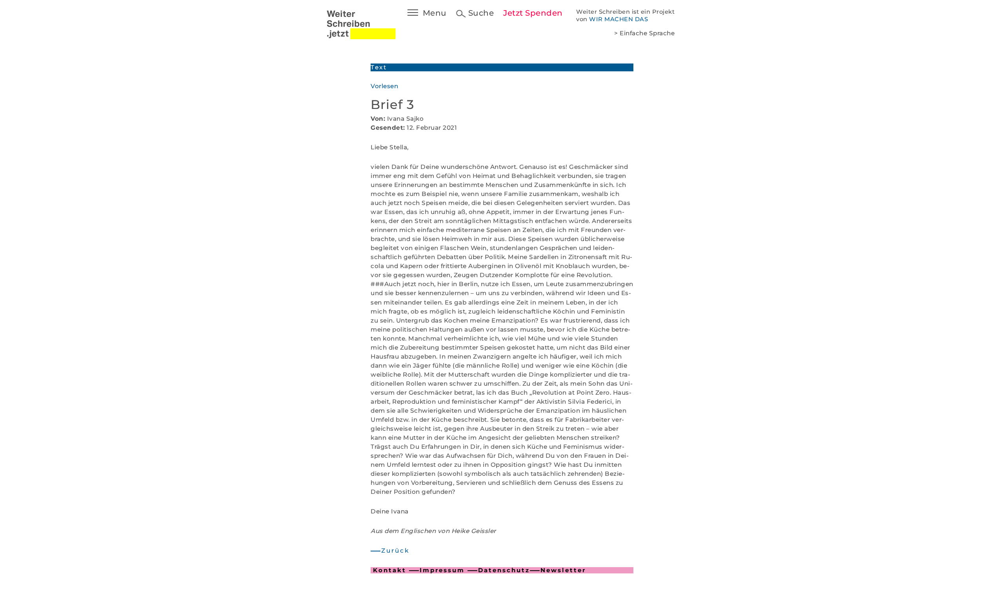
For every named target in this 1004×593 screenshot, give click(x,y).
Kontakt (389, 570)
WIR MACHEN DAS (618, 19)
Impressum (442, 570)
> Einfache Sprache (644, 33)
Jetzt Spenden (533, 13)
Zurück (395, 550)
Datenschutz (504, 570)
